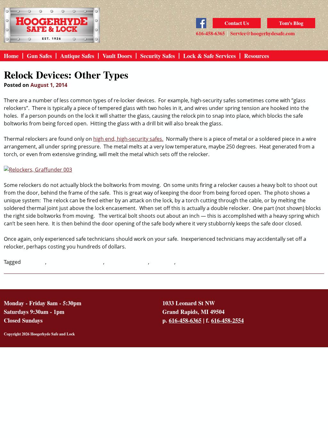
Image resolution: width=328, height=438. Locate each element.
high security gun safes (75, 261)
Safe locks (162, 261)
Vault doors (191, 261)
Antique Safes (77, 56)
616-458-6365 (210, 33)
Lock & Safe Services (209, 56)
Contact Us (237, 23)
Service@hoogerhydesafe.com (262, 33)
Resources (256, 56)
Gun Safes (39, 56)
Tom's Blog (291, 23)
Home (11, 56)
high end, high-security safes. (128, 138)
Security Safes (157, 56)
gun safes (33, 261)
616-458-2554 (227, 320)
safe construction (127, 261)
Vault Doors (117, 56)
